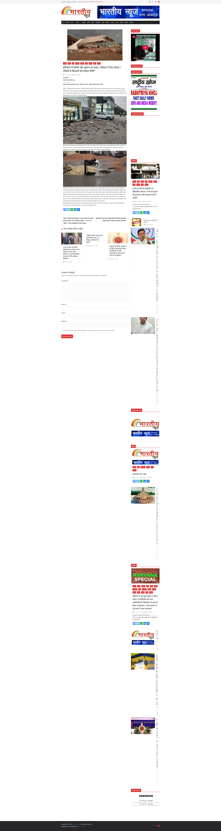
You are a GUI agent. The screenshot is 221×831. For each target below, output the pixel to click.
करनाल (65, 63)
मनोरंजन (107, 22)
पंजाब (86, 63)
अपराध (88, 22)
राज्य (72, 22)
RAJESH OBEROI (77, 74)
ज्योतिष (121, 22)
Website (64, 321)
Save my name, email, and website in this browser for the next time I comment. (89, 330)
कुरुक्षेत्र (143, 586)
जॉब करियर (97, 22)
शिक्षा (93, 22)
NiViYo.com (81, 826)
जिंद (73, 63)
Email (63, 313)
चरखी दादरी (135, 589)
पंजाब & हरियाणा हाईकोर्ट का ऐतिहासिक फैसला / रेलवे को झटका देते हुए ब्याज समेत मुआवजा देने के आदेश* (145, 193)
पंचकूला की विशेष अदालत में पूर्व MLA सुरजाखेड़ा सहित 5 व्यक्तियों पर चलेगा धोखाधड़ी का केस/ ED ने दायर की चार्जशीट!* (117, 250)
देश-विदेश (67, 22)
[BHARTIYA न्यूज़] (145, 456)
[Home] (62, 22)
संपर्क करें (131, 22)
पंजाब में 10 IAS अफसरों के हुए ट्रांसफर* (150, 221)
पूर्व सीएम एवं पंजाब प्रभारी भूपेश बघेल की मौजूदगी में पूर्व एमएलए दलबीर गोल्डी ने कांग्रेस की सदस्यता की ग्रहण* (111, 219)
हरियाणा (99, 63)
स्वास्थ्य (112, 22)
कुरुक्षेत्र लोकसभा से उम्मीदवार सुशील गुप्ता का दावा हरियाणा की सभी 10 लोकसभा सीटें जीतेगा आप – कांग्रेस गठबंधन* (157, 679)
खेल (103, 22)
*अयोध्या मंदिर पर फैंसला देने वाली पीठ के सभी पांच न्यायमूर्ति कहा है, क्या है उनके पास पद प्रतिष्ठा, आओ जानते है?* (157, 516)
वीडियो (126, 22)
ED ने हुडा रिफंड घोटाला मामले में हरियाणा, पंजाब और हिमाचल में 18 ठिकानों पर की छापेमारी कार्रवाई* (157, 743)
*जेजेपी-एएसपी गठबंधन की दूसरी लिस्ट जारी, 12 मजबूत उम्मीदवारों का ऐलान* (94, 238)
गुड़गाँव (151, 586)
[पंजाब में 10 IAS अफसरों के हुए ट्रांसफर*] (136, 222)
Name (63, 304)
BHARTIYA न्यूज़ (139, 474)
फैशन (117, 22)
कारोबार (83, 22)
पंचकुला (82, 63)
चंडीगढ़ (69, 63)
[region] (128, 12)
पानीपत (90, 63)
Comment (65, 281)
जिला (77, 22)
